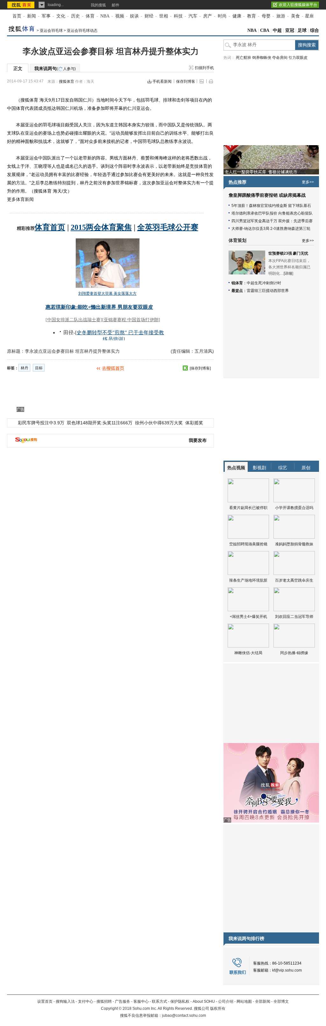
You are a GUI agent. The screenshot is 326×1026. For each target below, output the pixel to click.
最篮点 (237, 290)
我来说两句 (55, 68)
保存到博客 (185, 81)
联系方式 (159, 1001)
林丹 (24, 368)
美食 (295, 16)
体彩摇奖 (194, 422)
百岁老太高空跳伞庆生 (294, 580)
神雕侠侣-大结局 (248, 653)
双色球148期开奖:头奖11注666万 (99, 422)
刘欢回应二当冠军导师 (294, 616)
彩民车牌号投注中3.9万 (41, 422)
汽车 (192, 16)
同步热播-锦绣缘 (294, 653)
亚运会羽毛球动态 (82, 30)
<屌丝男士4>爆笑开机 (248, 616)
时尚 (222, 16)
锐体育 (237, 283)
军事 (46, 16)
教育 (251, 16)
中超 (277, 30)
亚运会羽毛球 (51, 30)
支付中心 (85, 1001)
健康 (236, 16)
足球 (302, 30)
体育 (90, 16)
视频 (119, 16)
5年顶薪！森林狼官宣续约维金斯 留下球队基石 (271, 205)
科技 (178, 16)
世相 (163, 16)
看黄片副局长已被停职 (248, 508)
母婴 (266, 16)
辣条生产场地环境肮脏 (248, 580)
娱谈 (134, 16)
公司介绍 (225, 1001)
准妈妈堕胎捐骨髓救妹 (294, 544)
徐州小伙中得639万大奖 (159, 422)
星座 (309, 16)
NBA (105, 16)
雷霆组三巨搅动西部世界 (268, 290)
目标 (39, 368)
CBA (264, 30)
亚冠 (289, 30)
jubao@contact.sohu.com (184, 1015)
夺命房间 (279, 57)
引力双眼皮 (298, 57)
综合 (314, 30)
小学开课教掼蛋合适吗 (294, 508)
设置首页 (45, 1001)
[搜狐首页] (21, 5)
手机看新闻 (162, 81)
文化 (60, 16)
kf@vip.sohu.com (287, 970)
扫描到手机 (204, 68)
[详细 (288, 273)
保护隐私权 (179, 1001)
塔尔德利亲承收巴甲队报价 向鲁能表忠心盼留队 (272, 213)
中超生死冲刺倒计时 (264, 283)
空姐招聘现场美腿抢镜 (248, 544)
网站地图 (244, 1001)
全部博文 (281, 1001)
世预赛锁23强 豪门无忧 (288, 253)
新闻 (31, 16)
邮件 (115, 5)
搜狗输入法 (65, 1001)
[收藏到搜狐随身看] (185, 368)
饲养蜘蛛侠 (261, 57)
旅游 (280, 16)
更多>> (308, 182)
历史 (75, 16)
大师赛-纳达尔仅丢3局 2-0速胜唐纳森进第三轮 (270, 228)
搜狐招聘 (104, 1001)
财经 (149, 16)
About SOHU (204, 1001)
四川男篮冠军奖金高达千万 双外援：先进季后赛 (272, 221)
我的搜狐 (98, 5)
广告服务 (122, 1001)
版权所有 (217, 1008)
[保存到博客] (200, 368)
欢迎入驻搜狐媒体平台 (298, 5)
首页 (16, 16)
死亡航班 (243, 57)
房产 (207, 16)
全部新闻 (262, 1001)
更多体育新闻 (20, 199)
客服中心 (141, 1001)
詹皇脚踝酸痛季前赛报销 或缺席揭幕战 (267, 195)
